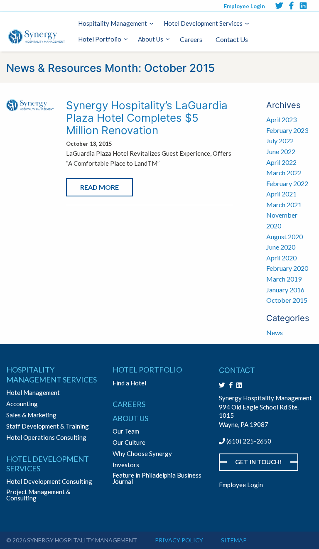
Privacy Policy (179, 540)
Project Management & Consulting (38, 495)
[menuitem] (114, 23)
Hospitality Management (112, 23)
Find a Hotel (129, 383)
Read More (99, 187)
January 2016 (285, 290)
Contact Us (232, 39)
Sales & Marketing (31, 415)
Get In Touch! (258, 462)
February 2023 (287, 130)
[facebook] (291, 5)
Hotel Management (33, 393)
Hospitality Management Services (51, 374)
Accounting (22, 404)
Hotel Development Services (203, 23)
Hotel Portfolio (99, 39)
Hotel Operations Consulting (46, 437)
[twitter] (279, 5)
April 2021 (281, 194)
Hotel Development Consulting (49, 481)
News (274, 332)
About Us (150, 39)
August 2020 (284, 236)
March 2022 (284, 172)
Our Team (126, 431)
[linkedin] (303, 5)
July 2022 (280, 141)
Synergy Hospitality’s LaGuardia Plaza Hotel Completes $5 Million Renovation (147, 118)
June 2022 (280, 151)
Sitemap (234, 540)
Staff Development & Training (47, 426)
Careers (191, 39)
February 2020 (287, 268)
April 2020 (281, 258)
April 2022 (281, 162)
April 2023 (281, 119)
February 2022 (287, 183)
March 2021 (284, 204)
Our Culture (129, 442)
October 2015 (286, 300)
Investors (126, 465)
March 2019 (284, 279)
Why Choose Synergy (142, 454)
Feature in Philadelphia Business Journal (157, 478)
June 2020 (280, 247)
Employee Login (244, 6)
